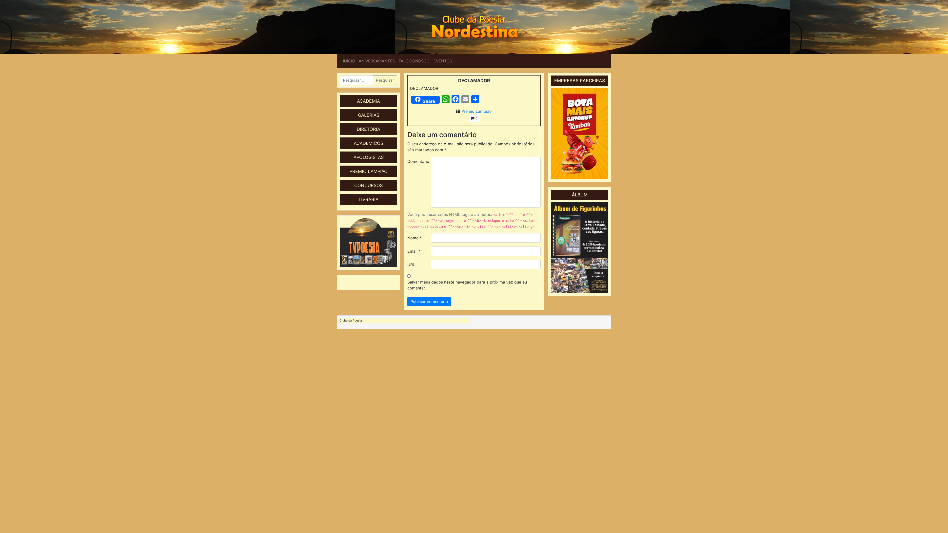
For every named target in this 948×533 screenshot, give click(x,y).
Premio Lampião (476, 111)
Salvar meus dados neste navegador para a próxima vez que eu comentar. (467, 285)
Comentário (417, 161)
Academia (368, 101)
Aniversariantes (377, 60)
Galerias (368, 115)
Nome (414, 237)
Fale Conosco (414, 60)
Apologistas (369, 157)
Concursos (368, 185)
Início (349, 60)
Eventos (443, 60)
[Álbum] (579, 247)
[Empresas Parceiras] (579, 133)
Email (414, 251)
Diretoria (368, 129)
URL (411, 264)
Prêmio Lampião (369, 171)
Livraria (368, 199)
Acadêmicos (368, 143)
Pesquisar (385, 80)
